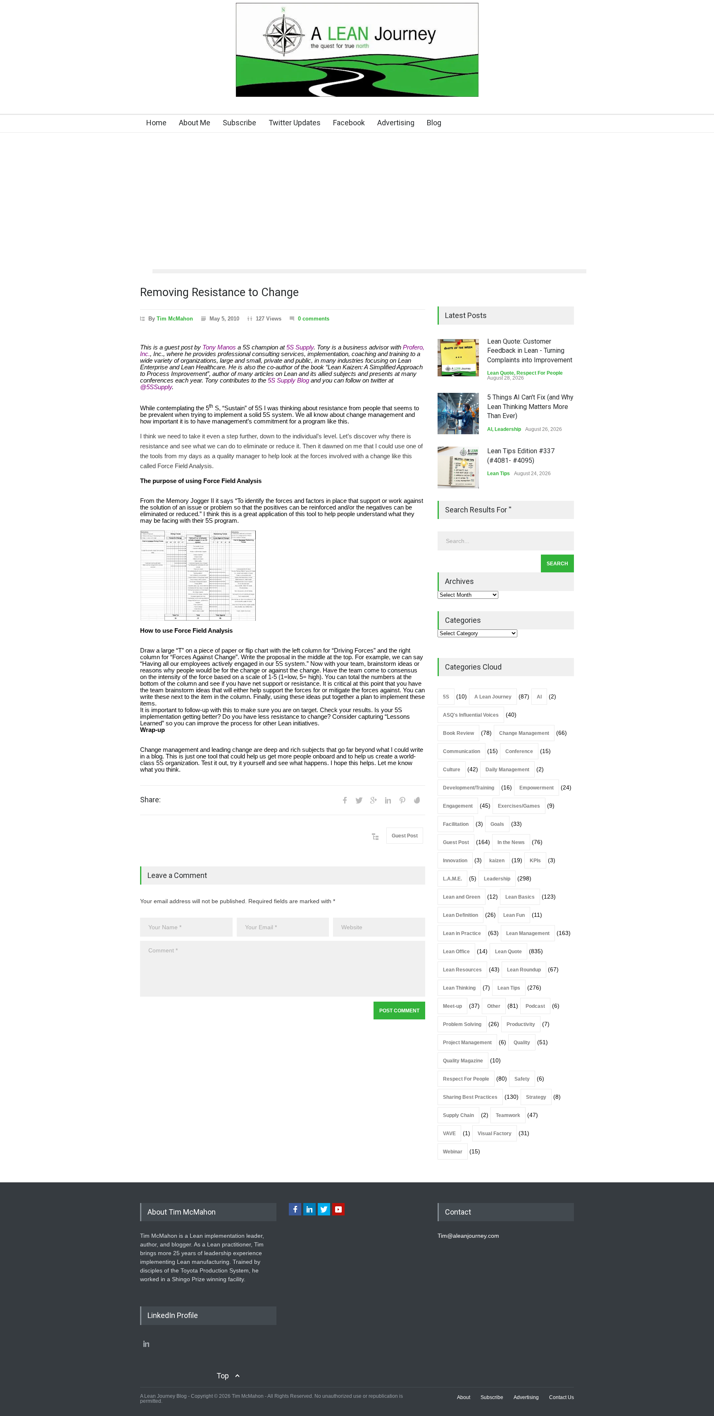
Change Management (524, 733)
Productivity (521, 1024)
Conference (519, 751)
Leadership (508, 429)
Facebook (349, 122)
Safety (522, 1079)
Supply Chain (458, 1115)
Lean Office (456, 951)
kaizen (497, 860)
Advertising (395, 122)
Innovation (455, 860)
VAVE (449, 1133)
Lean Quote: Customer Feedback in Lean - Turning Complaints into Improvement (529, 350)
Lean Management (528, 933)
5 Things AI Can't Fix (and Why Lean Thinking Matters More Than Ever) (530, 406)
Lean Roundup (524, 970)
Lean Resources (462, 970)
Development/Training (468, 788)
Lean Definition (460, 915)
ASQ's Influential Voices (471, 715)
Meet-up (452, 1006)
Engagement (458, 806)
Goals (497, 824)
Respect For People (539, 373)
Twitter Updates (295, 122)
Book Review (458, 733)
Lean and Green (461, 897)
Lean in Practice (462, 933)
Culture (451, 770)
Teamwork (508, 1115)
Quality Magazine (463, 1061)
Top (223, 1375)
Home (156, 122)
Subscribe (239, 122)
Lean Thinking (459, 988)
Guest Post (405, 836)
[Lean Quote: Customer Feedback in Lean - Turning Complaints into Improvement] (458, 357)
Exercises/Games (519, 806)
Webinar (452, 1152)
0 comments (313, 319)
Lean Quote (500, 373)
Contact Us (561, 1397)
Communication (461, 751)
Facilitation (456, 824)
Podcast (535, 1006)
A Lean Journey (493, 697)
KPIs (535, 860)
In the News (511, 842)
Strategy (536, 1097)
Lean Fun (514, 915)
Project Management (467, 1042)
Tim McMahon (175, 319)
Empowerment (536, 788)
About (463, 1397)
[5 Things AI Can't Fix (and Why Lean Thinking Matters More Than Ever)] (458, 413)
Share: (150, 800)
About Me (194, 122)
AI (489, 429)
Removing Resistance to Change (219, 292)
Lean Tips (498, 473)
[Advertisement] (357, 207)
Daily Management (507, 770)
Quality (522, 1042)
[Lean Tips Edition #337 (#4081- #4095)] (458, 467)
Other (493, 1006)
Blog (434, 122)
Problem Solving (462, 1024)
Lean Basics (520, 897)
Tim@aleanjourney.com (468, 1235)
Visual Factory (495, 1133)
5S (446, 697)
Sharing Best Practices (470, 1097)
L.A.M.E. (452, 879)
